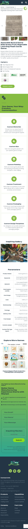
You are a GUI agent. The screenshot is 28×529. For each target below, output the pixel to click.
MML (9, 522)
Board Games (10, 7)
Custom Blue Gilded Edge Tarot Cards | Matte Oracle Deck (14, 371)
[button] (26, 2)
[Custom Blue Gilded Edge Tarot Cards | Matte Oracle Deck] (14, 356)
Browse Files (14, 434)
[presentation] (3, 252)
